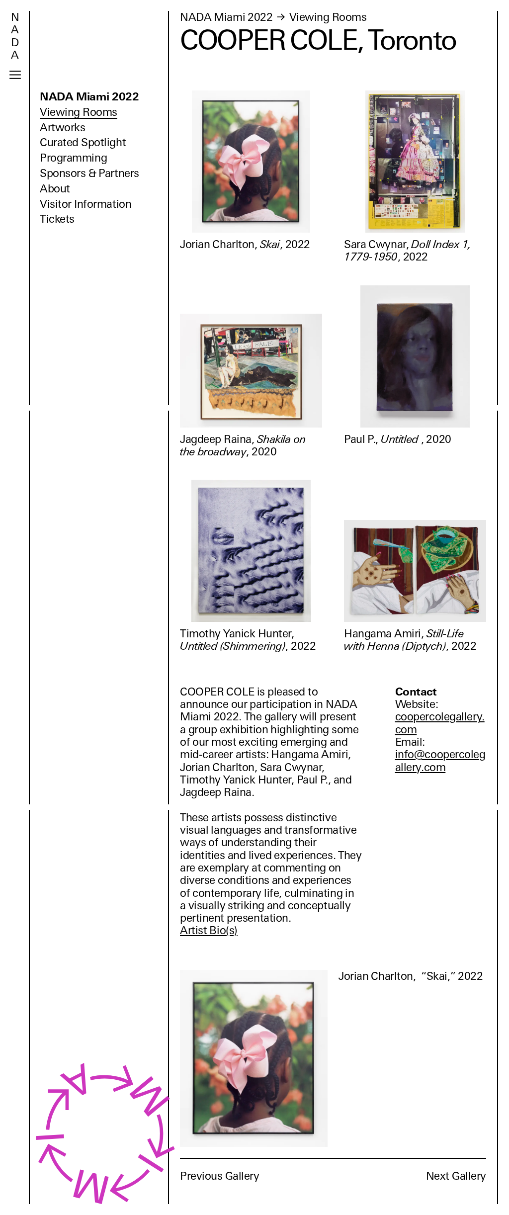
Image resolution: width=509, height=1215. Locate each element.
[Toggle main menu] (15, 75)
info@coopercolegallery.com (440, 761)
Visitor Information (85, 204)
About (55, 188)
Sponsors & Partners (89, 173)
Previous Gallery (219, 1176)
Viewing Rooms (78, 112)
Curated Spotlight (83, 142)
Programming (73, 158)
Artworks (62, 127)
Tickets (57, 219)
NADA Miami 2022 (89, 96)
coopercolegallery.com (440, 723)
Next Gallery (456, 1176)
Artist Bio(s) (209, 930)
